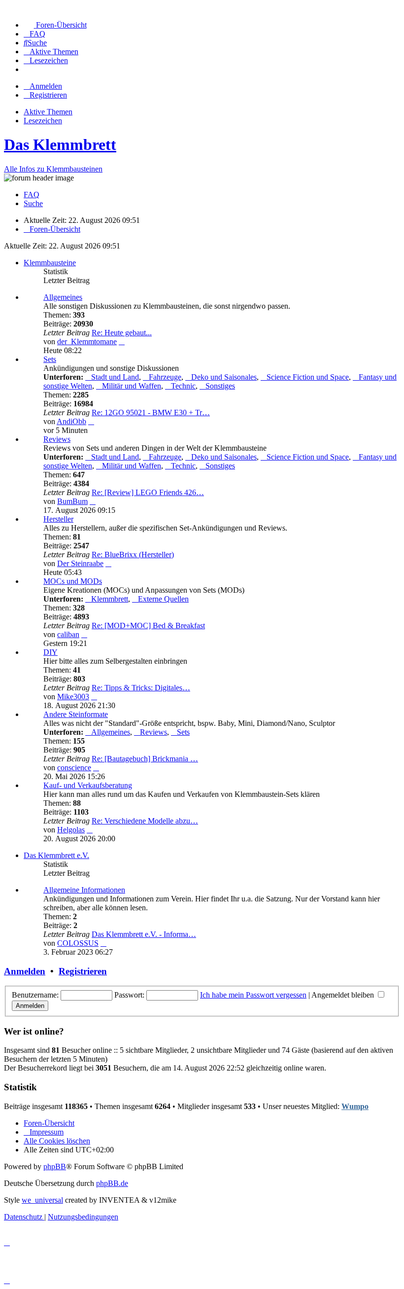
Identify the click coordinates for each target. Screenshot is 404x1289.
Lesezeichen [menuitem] (43, 120)
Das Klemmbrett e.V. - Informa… (144, 934)
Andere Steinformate (75, 714)
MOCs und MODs (72, 581)
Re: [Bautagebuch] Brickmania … (145, 758)
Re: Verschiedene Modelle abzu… (145, 821)
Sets (49, 359)
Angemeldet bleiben (343, 995)
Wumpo (355, 1106)
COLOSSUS (78, 943)
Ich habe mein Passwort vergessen (253, 995)
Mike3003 (73, 696)
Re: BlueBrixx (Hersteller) (133, 554)
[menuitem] (55, 25)
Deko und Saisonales (224, 377)
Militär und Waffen (131, 386)
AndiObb (71, 421)
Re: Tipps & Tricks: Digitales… (141, 687)
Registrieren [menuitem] (48, 95)
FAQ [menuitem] (31, 194)
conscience (74, 767)
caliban (68, 634)
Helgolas (71, 829)
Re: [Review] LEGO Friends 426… (148, 492)
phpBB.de (112, 1183)
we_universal (42, 1200)
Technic (183, 386)
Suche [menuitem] (33, 203)
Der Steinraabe (80, 563)
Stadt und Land (115, 377)
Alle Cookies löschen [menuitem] (57, 1141)
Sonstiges (220, 386)
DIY (50, 652)
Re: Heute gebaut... (122, 332)
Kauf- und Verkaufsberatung (87, 785)
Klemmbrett (109, 599)
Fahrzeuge (165, 377)
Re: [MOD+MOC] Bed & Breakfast (148, 625)
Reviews (56, 439)
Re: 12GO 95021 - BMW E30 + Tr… (151, 412)
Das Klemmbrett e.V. (56, 855)
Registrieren (83, 971)
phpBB (54, 1166)
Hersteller (58, 519)
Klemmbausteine (50, 262)
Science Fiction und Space (308, 377)
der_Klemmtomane (87, 341)
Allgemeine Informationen (84, 890)
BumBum (72, 501)
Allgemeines (62, 297)
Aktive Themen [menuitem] (48, 111)
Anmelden (24, 971)
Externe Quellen (163, 599)
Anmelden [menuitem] (46, 86)
